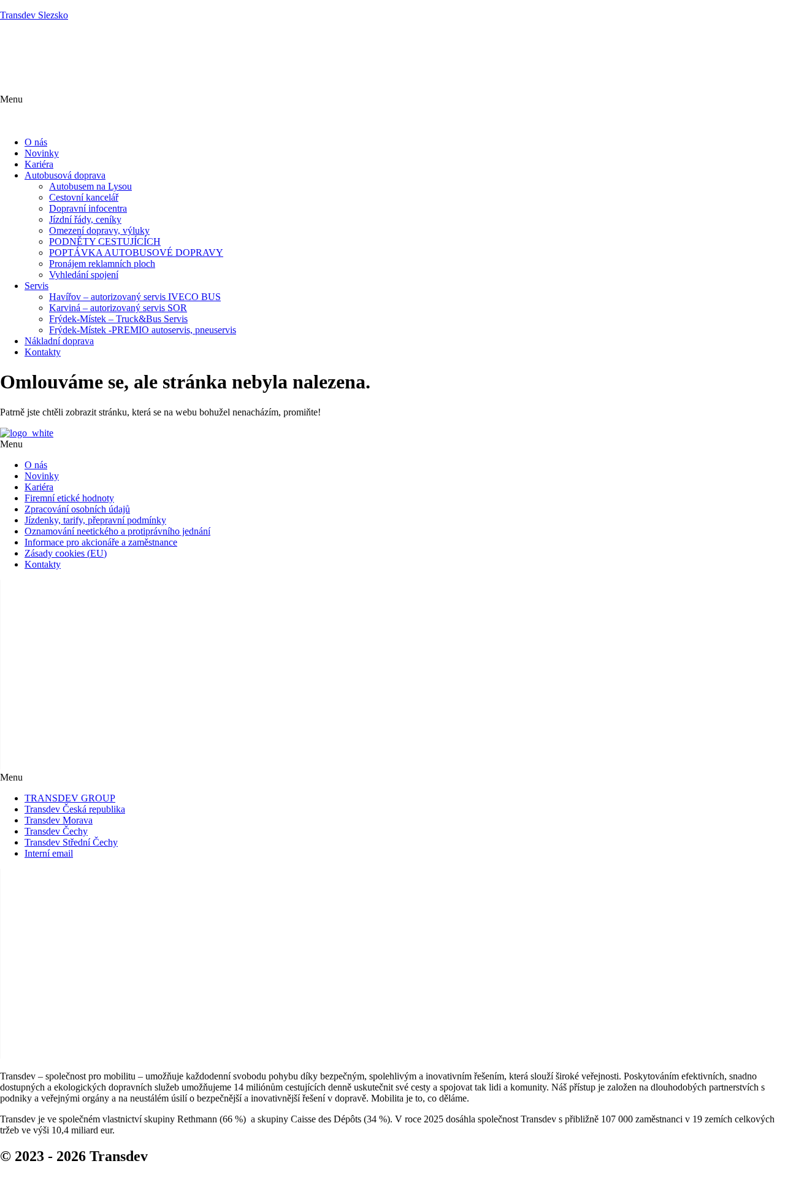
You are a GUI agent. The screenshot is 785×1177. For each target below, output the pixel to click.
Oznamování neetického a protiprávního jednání (117, 531)
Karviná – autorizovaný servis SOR (118, 308)
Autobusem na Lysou (90, 186)
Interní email (49, 853)
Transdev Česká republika (75, 809)
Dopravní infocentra (88, 208)
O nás (36, 142)
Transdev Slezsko (34, 15)
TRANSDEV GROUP (70, 798)
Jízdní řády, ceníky (85, 219)
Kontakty (43, 352)
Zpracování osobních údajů (77, 509)
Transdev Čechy (56, 831)
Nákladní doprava (59, 341)
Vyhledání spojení (83, 274)
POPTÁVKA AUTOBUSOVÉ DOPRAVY (136, 252)
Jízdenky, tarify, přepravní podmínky (95, 520)
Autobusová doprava (65, 175)
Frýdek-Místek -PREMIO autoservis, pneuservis (142, 330)
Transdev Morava (59, 820)
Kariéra (39, 164)
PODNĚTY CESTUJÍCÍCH (105, 241)
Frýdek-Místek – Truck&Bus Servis (118, 319)
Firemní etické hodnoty (69, 498)
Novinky (42, 153)
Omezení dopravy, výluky (99, 230)
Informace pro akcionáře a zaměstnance (101, 542)
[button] (392, 110)
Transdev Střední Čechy (71, 842)
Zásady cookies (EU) (66, 553)
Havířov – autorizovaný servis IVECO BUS (135, 296)
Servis (36, 285)
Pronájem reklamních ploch (102, 263)
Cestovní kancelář (83, 197)
